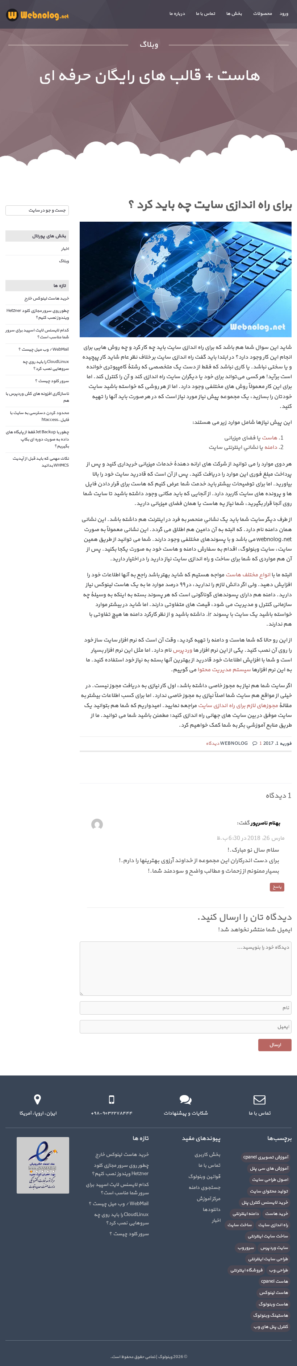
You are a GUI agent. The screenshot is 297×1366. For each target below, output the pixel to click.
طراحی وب (278, 1270)
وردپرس (182, 650)
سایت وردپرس (274, 1248)
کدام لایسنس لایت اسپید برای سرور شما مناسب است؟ (37, 334)
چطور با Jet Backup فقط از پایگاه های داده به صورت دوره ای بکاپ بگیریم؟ (37, 439)
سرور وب (245, 1248)
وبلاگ (64, 261)
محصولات (262, 13)
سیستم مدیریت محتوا (224, 669)
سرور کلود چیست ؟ (52, 381)
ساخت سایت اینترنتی (267, 1236)
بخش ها (234, 13)
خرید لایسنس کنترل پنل (264, 1202)
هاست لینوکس (273, 1292)
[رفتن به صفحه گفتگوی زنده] (185, 1100)
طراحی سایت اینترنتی (268, 1259)
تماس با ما (205, 13)
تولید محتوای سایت (269, 1191)
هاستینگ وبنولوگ (270, 1315)
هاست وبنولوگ (273, 1304)
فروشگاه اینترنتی (246, 1270)
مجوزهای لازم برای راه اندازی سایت (238, 705)
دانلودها (211, 1209)
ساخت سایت (239, 1225)
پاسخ (277, 887)
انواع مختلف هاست (247, 575)
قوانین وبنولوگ (204, 1177)
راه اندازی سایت (273, 1225)
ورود (283, 13)
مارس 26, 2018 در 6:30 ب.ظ (250, 838)
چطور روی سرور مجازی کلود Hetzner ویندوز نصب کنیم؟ (38, 314)
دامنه (270, 447)
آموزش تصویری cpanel (265, 1157)
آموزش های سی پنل (269, 1168)
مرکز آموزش (208, 1199)
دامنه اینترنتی (245, 1213)
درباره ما (177, 13)
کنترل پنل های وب (270, 1327)
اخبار (65, 249)
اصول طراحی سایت (270, 1179)
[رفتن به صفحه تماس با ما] (259, 1100)
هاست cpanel (274, 1281)
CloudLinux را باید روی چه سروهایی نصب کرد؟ (45, 365)
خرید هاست (276, 1213)
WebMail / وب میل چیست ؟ (43, 349)
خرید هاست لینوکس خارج (46, 298)
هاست (269, 438)
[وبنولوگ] (37, 15)
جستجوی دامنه (204, 1187)
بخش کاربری (207, 1154)
